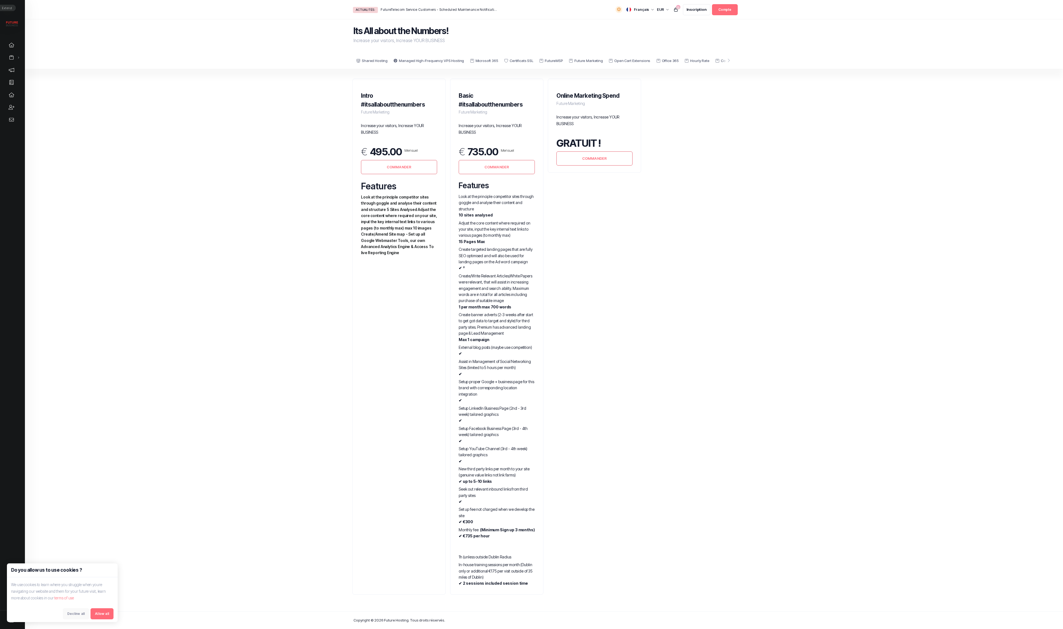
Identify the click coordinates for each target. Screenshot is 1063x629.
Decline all (76, 614)
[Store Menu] (11, 57)
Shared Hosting (375, 60)
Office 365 (670, 60)
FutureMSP (554, 60)
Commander (399, 167)
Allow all (102, 614)
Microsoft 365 (487, 60)
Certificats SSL (521, 60)
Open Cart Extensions (632, 60)
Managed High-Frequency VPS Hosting (431, 60)
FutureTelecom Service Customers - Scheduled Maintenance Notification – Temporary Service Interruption (439, 9)
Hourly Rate (699, 60)
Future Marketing (588, 60)
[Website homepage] (12, 23)
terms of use (64, 598)
